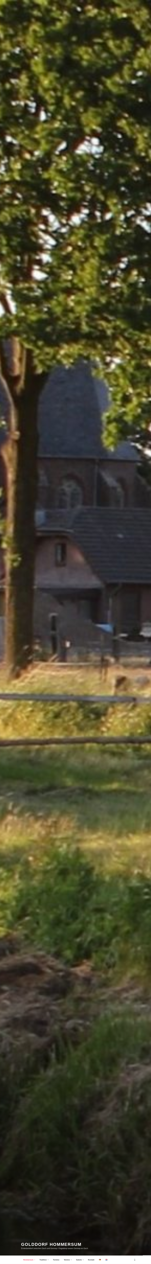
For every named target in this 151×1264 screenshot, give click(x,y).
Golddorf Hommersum (51, 1244)
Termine (56, 1260)
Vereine (67, 1260)
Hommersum (28, 1260)
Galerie (79, 1260)
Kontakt (91, 1260)
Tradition (43, 1260)
